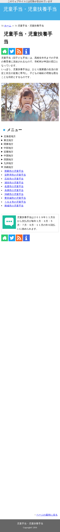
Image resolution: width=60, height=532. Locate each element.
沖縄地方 (8, 167)
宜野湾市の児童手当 (15, 175)
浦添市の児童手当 (13, 182)
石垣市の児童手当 (13, 178)
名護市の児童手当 (13, 186)
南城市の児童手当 (13, 205)
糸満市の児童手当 (13, 190)
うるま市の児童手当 (15, 202)
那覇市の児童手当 (13, 171)
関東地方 (8, 144)
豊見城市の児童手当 (15, 198)
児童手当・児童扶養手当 (30, 9)
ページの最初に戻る (47, 515)
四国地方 (8, 159)
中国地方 (8, 155)
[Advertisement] (30, 379)
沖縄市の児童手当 (13, 194)
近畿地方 (8, 151)
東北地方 (8, 140)
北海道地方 (10, 136)
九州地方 (8, 163)
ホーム (7, 25)
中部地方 (8, 148)
